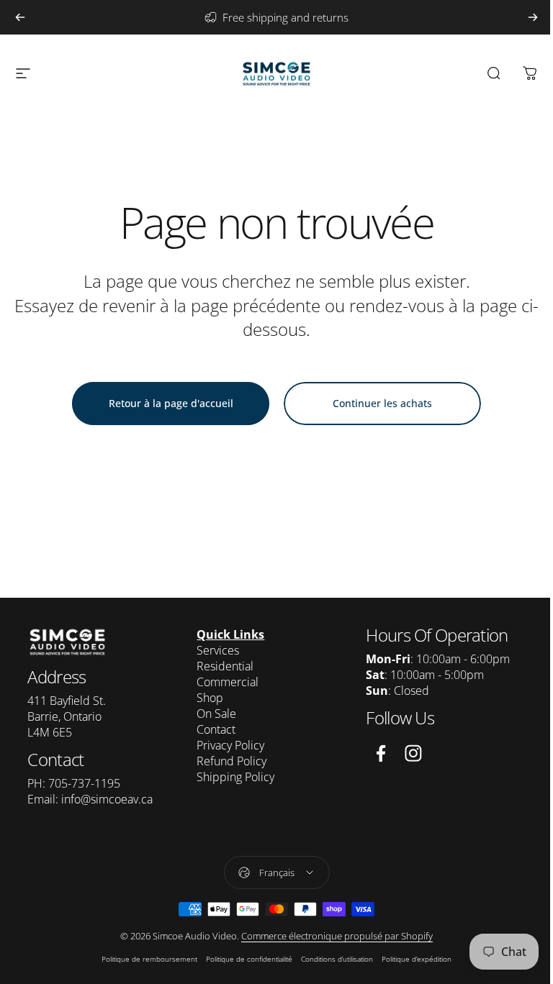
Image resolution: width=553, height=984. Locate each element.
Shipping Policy (235, 777)
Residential (225, 666)
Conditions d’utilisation (337, 959)
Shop (210, 698)
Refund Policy (231, 761)
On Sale (216, 713)
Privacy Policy (230, 745)
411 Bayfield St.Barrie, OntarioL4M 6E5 (66, 716)
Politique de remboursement (149, 959)
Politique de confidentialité (249, 959)
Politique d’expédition (416, 959)
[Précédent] (20, 17)
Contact (216, 729)
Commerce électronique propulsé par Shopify (337, 935)
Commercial (227, 682)
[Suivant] (533, 17)
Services (218, 650)
